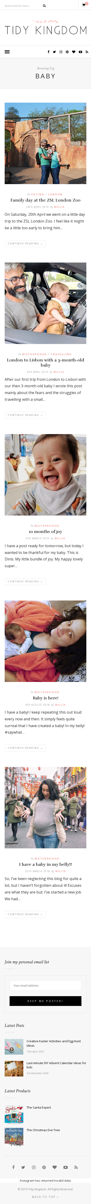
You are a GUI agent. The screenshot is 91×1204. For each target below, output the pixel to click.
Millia (59, 207)
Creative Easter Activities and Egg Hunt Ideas (54, 1043)
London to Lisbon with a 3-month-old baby (45, 362)
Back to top (44, 1197)
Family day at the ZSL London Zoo (45, 200)
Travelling (61, 354)
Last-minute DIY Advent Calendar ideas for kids (56, 1065)
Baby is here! (45, 698)
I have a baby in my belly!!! (45, 864)
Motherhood (34, 354)
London (55, 194)
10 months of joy (45, 531)
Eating (37, 194)
